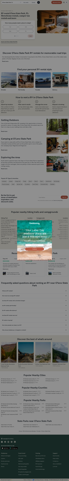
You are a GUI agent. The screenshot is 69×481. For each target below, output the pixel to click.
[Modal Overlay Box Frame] (34, 240)
